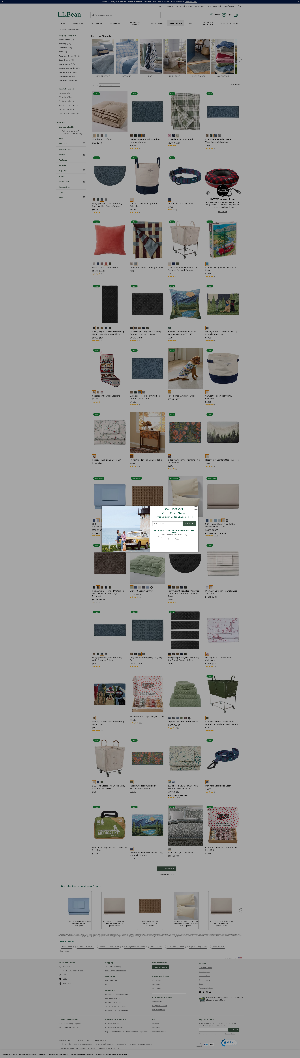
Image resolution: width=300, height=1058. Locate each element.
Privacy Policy (174, 539)
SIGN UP (189, 524)
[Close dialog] (196, 508)
